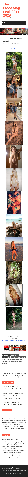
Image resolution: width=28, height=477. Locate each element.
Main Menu (7, 23)
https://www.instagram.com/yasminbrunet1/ (14, 340)
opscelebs (16, 43)
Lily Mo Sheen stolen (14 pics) (11, 402)
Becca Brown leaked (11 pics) (10, 386)
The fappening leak (13, 467)
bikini (18, 357)
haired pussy (10, 359)
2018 (9, 357)
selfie (8, 361)
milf (16, 359)
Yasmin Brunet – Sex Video (14, 49)
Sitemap (3, 475)
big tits (13, 357)
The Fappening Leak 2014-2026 (11, 9)
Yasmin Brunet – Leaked (14, 333)
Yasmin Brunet (14, 355)
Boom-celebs (5, 414)
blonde (23, 357)
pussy (3, 361)
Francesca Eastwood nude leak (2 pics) (13, 393)
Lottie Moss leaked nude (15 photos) (12, 404)
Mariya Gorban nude (8, 391)
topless (4, 363)
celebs (4, 359)
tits (20, 361)
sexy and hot (15, 361)
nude (20, 359)
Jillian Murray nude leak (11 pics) (11, 396)
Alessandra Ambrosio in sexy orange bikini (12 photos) (20, 375)
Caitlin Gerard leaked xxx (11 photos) (12, 388)
